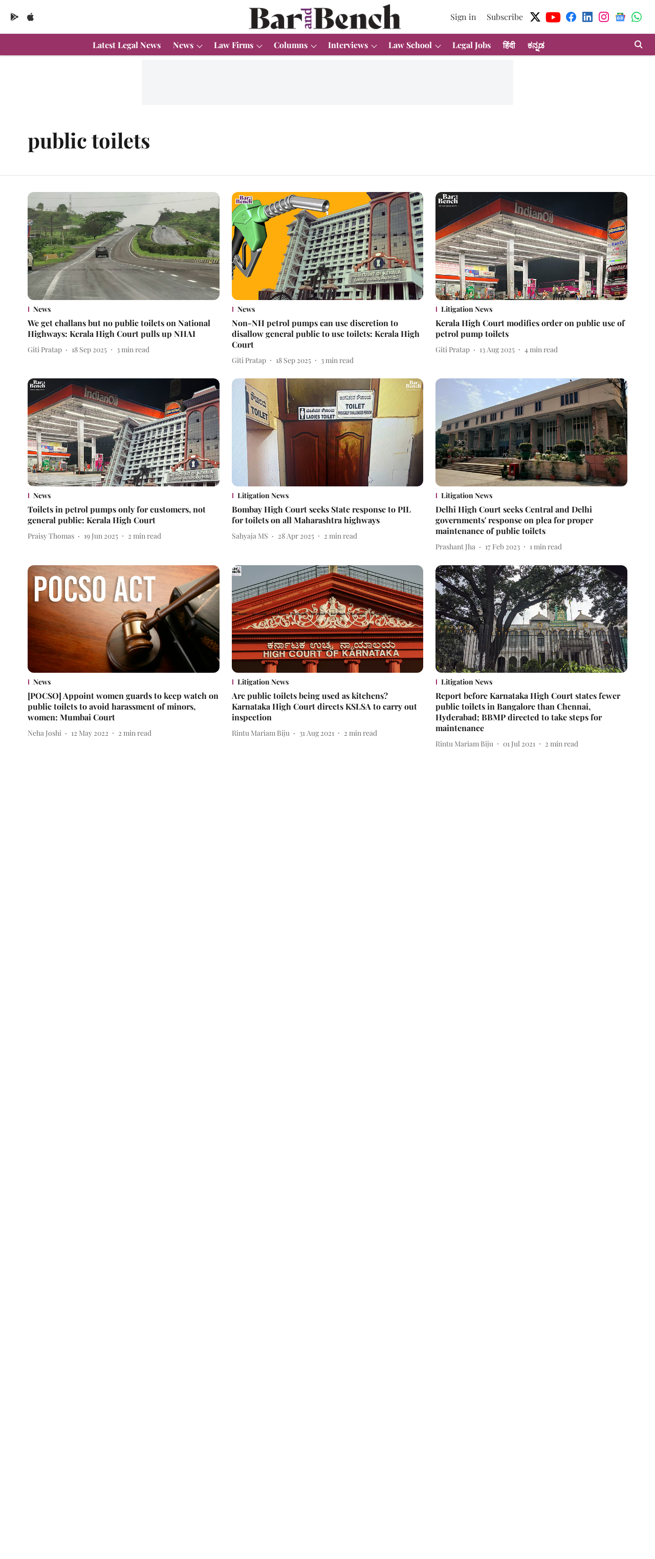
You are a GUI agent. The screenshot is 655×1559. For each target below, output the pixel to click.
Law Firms (233, 44)
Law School (410, 44)
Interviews (348, 44)
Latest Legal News (127, 44)
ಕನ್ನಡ (536, 44)
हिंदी (509, 44)
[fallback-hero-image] (124, 246)
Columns (291, 44)
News (183, 44)
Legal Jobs (471, 44)
